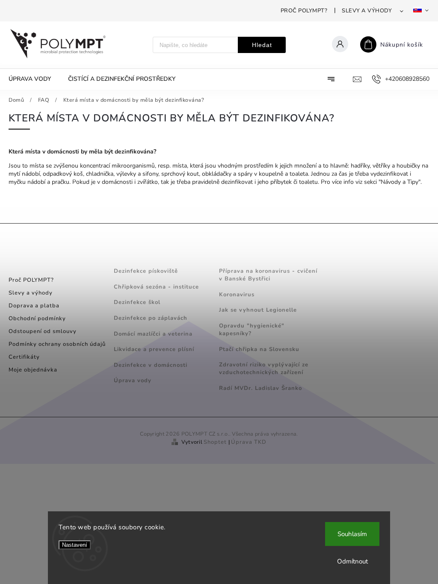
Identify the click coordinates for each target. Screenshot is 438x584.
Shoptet (215, 442)
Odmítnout (352, 561)
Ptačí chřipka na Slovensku (259, 349)
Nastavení (74, 545)
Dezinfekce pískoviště (146, 271)
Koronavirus (237, 294)
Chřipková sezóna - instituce (156, 287)
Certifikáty (24, 357)
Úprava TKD (248, 442)
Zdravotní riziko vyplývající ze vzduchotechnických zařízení (263, 368)
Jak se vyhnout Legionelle (258, 310)
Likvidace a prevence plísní (154, 349)
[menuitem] (34, 79)
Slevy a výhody (367, 11)
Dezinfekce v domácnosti (150, 365)
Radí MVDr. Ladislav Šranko (260, 388)
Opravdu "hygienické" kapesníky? (251, 329)
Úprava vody (132, 380)
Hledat (262, 44)
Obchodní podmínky (37, 318)
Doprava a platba (34, 306)
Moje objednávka (33, 370)
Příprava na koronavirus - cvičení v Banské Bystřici (268, 275)
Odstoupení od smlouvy (43, 331)
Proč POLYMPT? (304, 11)
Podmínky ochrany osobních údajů (57, 344)
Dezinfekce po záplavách (150, 318)
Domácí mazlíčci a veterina (153, 334)
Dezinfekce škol (137, 302)
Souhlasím (352, 534)
